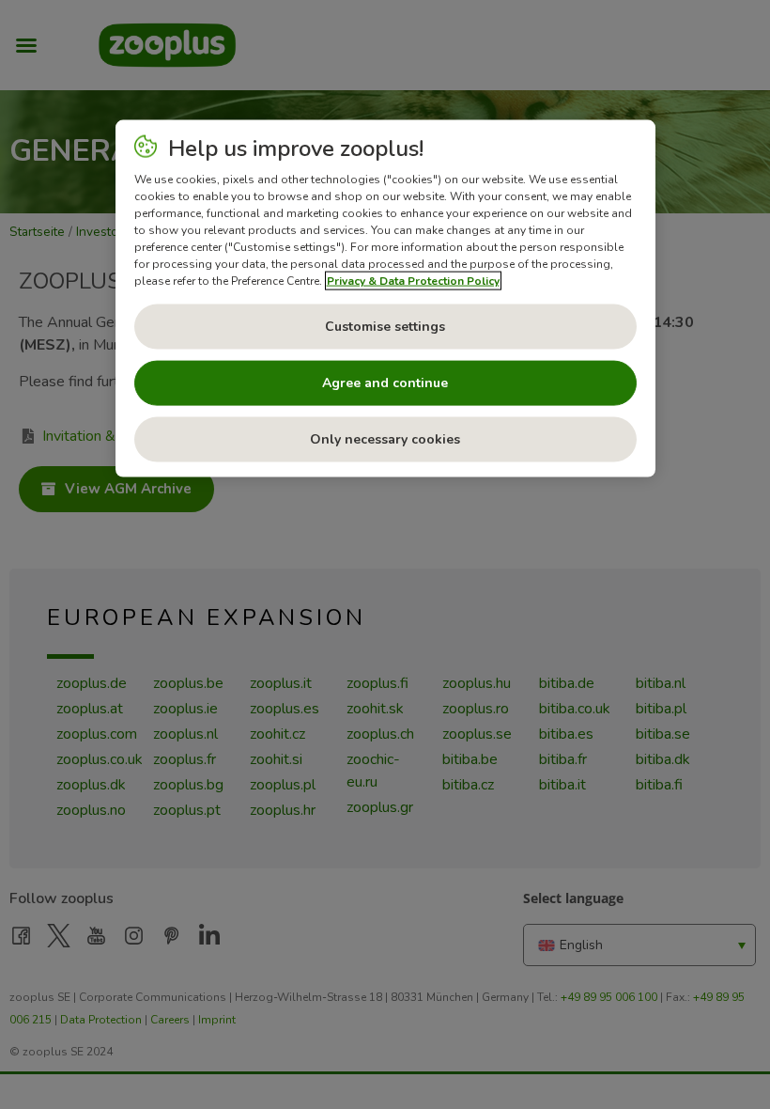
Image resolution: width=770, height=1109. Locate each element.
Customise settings (385, 327)
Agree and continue (385, 383)
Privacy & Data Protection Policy (413, 281)
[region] (385, 298)
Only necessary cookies (385, 439)
